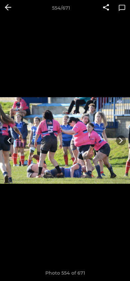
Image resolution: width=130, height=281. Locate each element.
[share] (106, 8)
